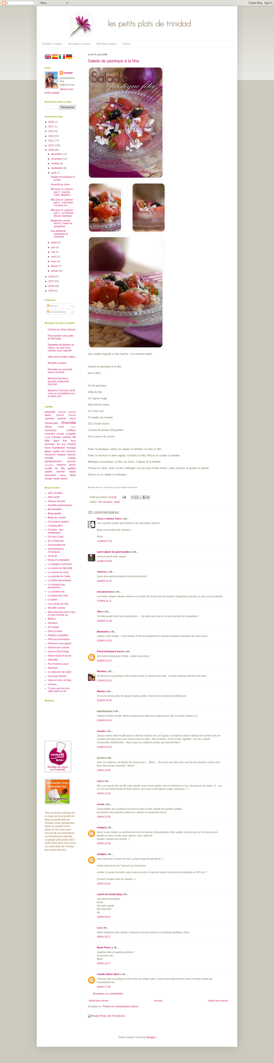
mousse (71, 454)
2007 (51, 281)
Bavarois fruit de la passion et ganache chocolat (58, 381)
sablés (72, 468)
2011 (51, 140)
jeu (63, 451)
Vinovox (52, 684)
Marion (101, 691)
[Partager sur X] (140, 497)
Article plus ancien (218, 1000)
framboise (58, 447)
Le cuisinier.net (56, 591)
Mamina (101, 671)
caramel (61, 418)
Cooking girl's (55, 525)
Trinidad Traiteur (52, 43)
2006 (51, 286)
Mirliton (52, 618)
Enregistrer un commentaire (108, 993)
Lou (99, 927)
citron (48, 426)
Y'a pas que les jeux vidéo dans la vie (59, 690)
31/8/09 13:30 (104, 640)
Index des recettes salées (61, 356)
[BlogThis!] (137, 497)
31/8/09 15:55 (104, 700)
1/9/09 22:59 (104, 843)
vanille (56, 478)
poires (72, 464)
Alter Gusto (54, 497)
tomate (48, 478)
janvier (55, 270)
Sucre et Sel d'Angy (58, 651)
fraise (48, 447)
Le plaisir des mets (58, 595)
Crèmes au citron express (62, 329)
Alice (100, 611)
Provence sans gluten (59, 643)
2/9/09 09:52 (104, 917)
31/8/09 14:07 (104, 660)
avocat (60, 415)
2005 (51, 290)
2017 (51, 126)
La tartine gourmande (59, 580)
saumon (60, 471)
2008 (51, 276)
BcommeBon (55, 509)
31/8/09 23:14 (104, 747)
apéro (48, 415)
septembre (57, 168)
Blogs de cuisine (57, 517)
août (54, 172)
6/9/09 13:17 (104, 963)
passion (71, 461)
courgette (71, 433)
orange (72, 458)
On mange (53, 627)
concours (50, 430)
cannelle (49, 418)
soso (99, 781)
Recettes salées (106, 43)
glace (48, 451)
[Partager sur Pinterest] (148, 497)
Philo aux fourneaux (59, 639)
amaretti (62, 412)
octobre (55, 163)
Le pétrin (52, 599)
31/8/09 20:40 (104, 720)
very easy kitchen (57, 676)
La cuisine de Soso (58, 572)
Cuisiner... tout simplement (55, 531)
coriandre (50, 433)
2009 (51, 150)
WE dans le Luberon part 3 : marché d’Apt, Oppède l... (62, 192)
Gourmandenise (56, 545)
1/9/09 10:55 (104, 770)
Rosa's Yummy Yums (109, 518)
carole (100, 804)
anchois (72, 412)
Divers (127, 43)
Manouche (103, 631)
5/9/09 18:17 (104, 936)
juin (53, 247)
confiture (71, 430)
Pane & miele (55, 631)
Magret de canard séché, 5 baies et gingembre (61, 223)
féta (100, 502)
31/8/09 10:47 (104, 581)
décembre (57, 154)
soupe (72, 471)
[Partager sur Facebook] (144, 497)
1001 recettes (55, 493)
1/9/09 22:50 (104, 816)
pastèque (107, 502)
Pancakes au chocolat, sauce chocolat (60, 371)
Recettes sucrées (79, 43)
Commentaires (57, 312)
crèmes (56, 437)
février (55, 266)
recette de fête (55, 468)
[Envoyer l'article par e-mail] (124, 497)
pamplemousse (53, 461)
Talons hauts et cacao (59, 655)
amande (50, 411)
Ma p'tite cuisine (56, 607)
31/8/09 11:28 (104, 620)
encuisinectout (105, 591)
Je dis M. (52, 556)
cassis (72, 418)
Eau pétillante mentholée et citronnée (59, 234)
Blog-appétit (54, 513)
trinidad (101, 827)
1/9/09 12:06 (104, 793)
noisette (49, 458)
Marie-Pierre (104, 947)
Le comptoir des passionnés (56, 586)
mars (54, 261)
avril (53, 256)
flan (65, 440)
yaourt (64, 478)
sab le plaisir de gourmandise (113, 552)
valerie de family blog (109, 894)
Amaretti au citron (60, 184)
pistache (61, 464)
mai (53, 252)
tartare (63, 475)
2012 (51, 136)
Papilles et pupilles (58, 635)
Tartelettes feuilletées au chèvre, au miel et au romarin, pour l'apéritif (61, 347)
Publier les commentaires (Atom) (120, 1006)
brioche (72, 415)
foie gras (61, 444)
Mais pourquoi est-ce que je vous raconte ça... (61, 613)
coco (61, 426)
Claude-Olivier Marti (108, 974)
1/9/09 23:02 (104, 883)
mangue (61, 454)
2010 (51, 145)
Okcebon (53, 623)
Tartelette (53, 659)
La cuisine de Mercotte (60, 568)
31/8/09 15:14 (104, 680)
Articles (53, 306)
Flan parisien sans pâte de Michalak (60, 337)
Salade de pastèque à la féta (113, 61)
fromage (71, 447)
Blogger (151, 1037)
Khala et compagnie (59, 560)
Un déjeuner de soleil (59, 672)
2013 (51, 131)
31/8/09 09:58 (104, 561)
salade (117, 502)
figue (56, 440)
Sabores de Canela (58, 647)
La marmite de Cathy (59, 576)
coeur (73, 427)
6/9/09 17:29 (104, 986)
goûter (56, 451)
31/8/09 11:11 (104, 600)
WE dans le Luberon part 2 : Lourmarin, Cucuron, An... (62, 202)
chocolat (68, 423)
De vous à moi (55, 536)
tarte (73, 475)
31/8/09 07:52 (104, 541)
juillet (54, 242)
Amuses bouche (56, 501)
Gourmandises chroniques (56, 550)
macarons (50, 454)
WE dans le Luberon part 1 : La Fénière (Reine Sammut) (62, 213)
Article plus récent (98, 1000)
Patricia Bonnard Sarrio (110, 651)
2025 (51, 122)
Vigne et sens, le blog (59, 680)
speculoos (50, 475)
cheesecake (51, 423)
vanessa (102, 571)
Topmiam (53, 668)
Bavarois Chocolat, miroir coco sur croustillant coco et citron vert (61, 393)
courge (60, 433)
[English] (48, 58)
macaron (71, 451)
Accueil (158, 1000)
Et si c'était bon (56, 541)
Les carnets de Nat (58, 603)
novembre (57, 158)
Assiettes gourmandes (60, 505)
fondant (72, 444)
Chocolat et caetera (58, 521)
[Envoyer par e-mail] (133, 497)
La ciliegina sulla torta (60, 564)
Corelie (101, 731)
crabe (47, 437)
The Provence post (58, 664)
